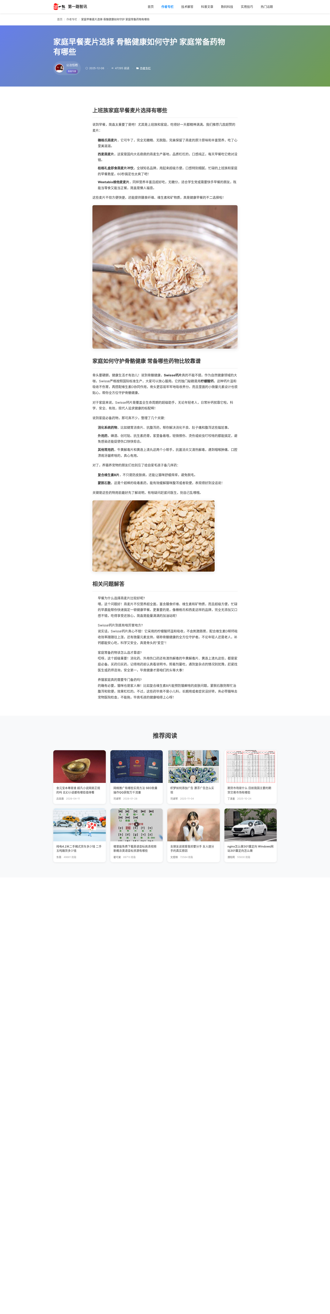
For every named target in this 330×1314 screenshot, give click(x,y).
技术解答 (187, 6)
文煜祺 (174, 857)
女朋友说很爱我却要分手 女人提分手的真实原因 (192, 848)
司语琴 (117, 798)
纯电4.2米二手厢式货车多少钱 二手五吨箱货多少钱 (79, 848)
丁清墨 (231, 798)
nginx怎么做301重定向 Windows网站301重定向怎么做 (250, 848)
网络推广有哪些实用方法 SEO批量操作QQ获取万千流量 (135, 790)
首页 (151, 6)
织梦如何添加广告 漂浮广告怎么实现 (192, 790)
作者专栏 (167, 6)
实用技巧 (247, 6)
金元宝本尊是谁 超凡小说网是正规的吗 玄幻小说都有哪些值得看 (78, 790)
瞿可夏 (117, 857)
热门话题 (267, 6)
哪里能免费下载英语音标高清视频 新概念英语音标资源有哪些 (134, 848)
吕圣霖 (60, 798)
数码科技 (227, 6)
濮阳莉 (231, 857)
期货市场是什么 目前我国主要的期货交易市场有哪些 (249, 790)
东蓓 (58, 857)
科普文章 (207, 6)
